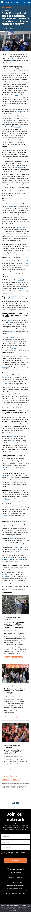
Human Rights (16, 769)
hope (22, 549)
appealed (13, 530)
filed (16, 144)
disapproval (21, 112)
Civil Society (8, 769)
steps (24, 244)
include (22, 522)
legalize (11, 206)
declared (21, 280)
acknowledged (19, 167)
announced (5, 367)
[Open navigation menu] (28, 2)
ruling (27, 263)
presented (18, 127)
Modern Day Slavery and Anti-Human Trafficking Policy (15, 891)
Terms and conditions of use (15, 880)
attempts (10, 109)
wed (18, 221)
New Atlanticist (6, 8)
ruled (18, 73)
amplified (11, 234)
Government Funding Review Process (15, 885)
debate (14, 480)
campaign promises (8, 122)
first (11, 58)
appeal (22, 289)
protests (7, 400)
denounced (12, 538)
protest (16, 547)
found (18, 428)
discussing (5, 384)
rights (20, 303)
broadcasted (6, 138)
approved (14, 417)
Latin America (20, 716)
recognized (11, 337)
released (26, 82)
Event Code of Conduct (11, 893)
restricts (12, 356)
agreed (14, 348)
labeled (7, 499)
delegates (12, 436)
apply (13, 152)
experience (5, 494)
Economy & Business (17, 657)
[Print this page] (13, 803)
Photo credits (22, 893)
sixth (11, 61)
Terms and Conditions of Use (12, 853)
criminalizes (5, 574)
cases (18, 387)
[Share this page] (17, 803)
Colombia (7, 657)
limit (3, 394)
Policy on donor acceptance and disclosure (15, 888)
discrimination (6, 516)
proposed (11, 331)
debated (12, 441)
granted (19, 227)
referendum (5, 467)
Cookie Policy (20, 877)
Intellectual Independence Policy (15, 882)
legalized (25, 261)
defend (4, 475)
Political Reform (16, 779)
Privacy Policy (12, 877)
